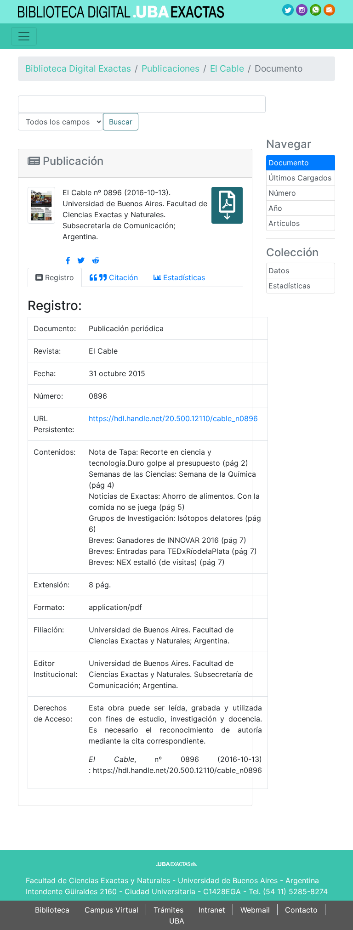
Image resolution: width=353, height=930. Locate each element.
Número (282, 192)
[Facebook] (68, 260)
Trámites (168, 909)
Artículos (284, 223)
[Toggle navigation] (24, 36)
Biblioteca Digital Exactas (78, 68)
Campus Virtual (111, 909)
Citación (122, 277)
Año (275, 208)
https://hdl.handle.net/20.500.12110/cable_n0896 (173, 418)
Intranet (212, 909)
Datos (278, 270)
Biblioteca (52, 909)
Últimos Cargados (299, 177)
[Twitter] (81, 260)
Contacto (301, 909)
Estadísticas (289, 285)
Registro (58, 277)
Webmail (255, 909)
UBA (176, 920)
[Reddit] (95, 260)
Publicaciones (170, 68)
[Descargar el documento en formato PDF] (41, 204)
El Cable (227, 68)
